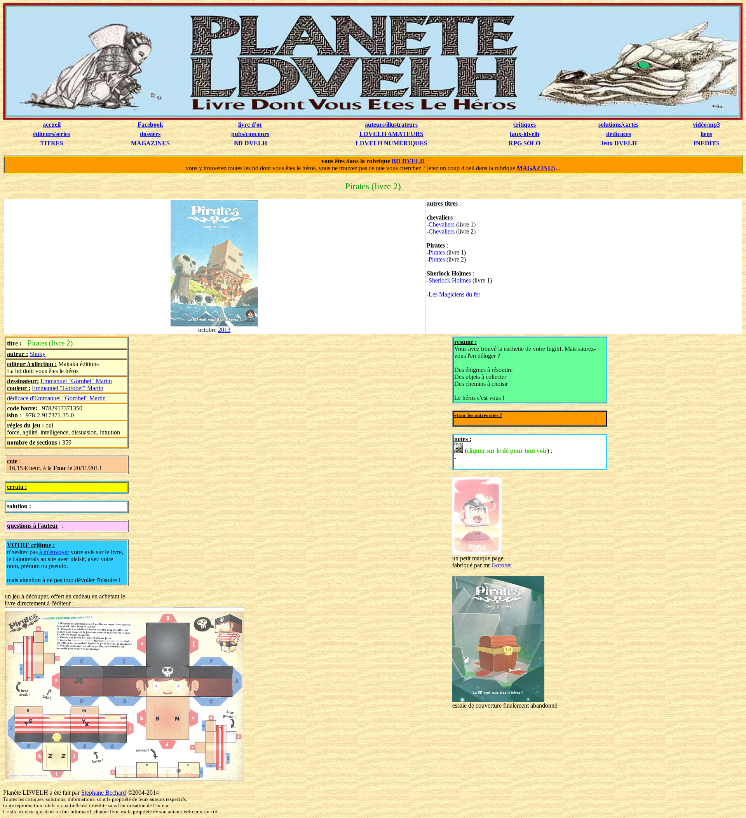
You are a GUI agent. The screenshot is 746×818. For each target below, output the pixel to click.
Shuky (37, 354)
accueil (52, 124)
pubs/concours (250, 134)
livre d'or (250, 124)
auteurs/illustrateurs (391, 124)
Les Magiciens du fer (454, 294)
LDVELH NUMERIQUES (391, 143)
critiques (524, 124)
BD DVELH (250, 143)
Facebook (150, 124)
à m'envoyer (54, 552)
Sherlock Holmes (450, 280)
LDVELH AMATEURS (391, 134)
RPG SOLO (524, 143)
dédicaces (618, 134)
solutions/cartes (618, 124)
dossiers (150, 134)
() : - (503, 454)
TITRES (51, 143)
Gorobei (502, 565)
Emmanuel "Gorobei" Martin (76, 381)
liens (706, 134)
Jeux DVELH (618, 143)
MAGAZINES (150, 143)
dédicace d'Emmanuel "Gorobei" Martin (56, 398)
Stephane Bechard (103, 792)
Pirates (437, 252)
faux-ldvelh (524, 134)
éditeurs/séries (51, 134)
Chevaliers (442, 224)
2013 (224, 329)
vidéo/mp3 (706, 124)
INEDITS (707, 143)
